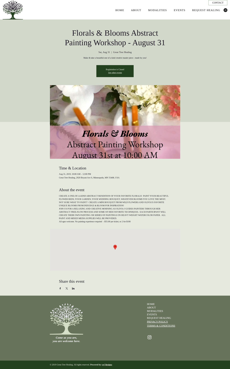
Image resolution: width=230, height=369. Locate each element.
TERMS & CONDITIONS (161, 325)
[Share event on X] (66, 288)
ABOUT (151, 307)
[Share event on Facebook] (60, 288)
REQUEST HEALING (159, 317)
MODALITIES (155, 311)
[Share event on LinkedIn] (73, 288)
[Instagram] (225, 10)
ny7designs (107, 365)
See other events (115, 73)
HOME (151, 304)
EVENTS (152, 314)
